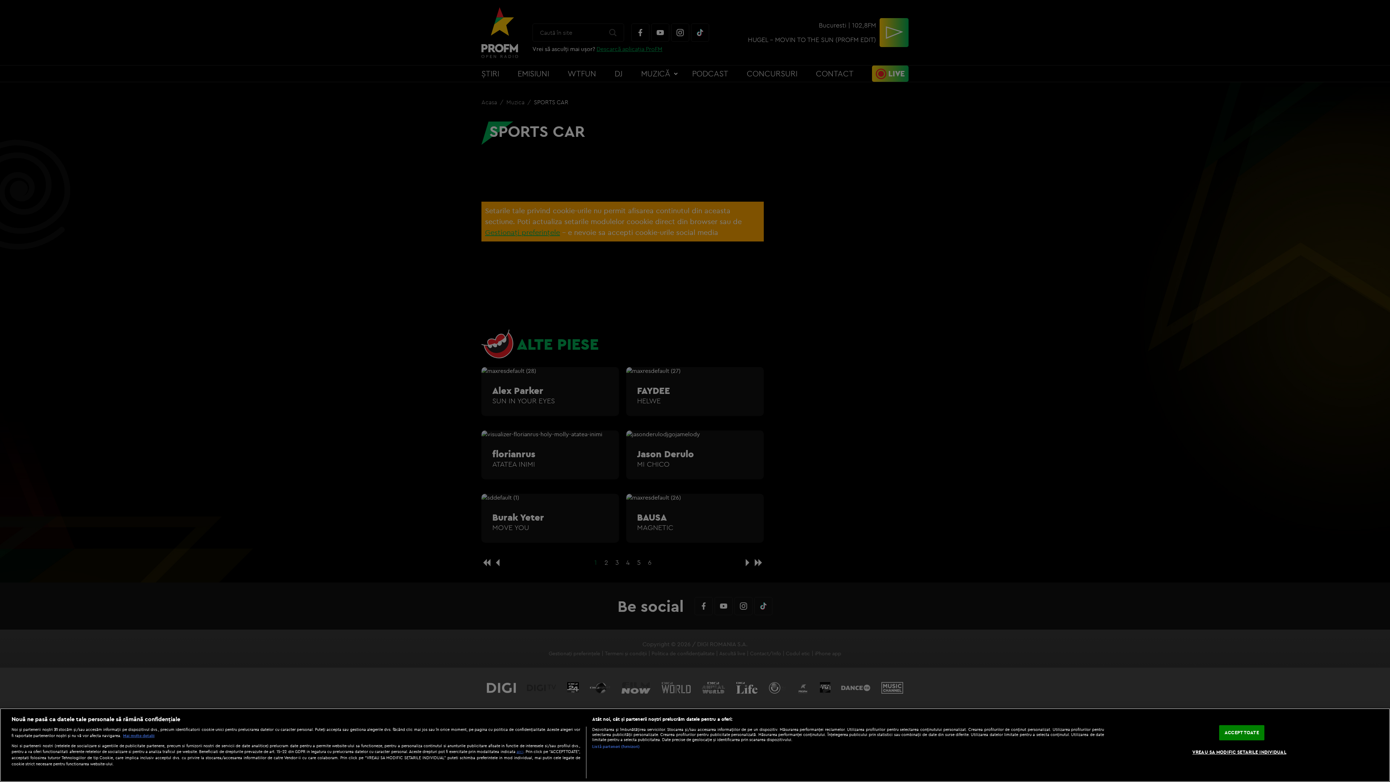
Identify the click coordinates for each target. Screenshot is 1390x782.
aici (520, 751)
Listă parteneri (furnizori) (616, 746)
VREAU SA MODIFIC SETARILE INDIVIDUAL (1239, 752)
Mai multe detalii (139, 735)
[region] (695, 745)
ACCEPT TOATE (1242, 732)
